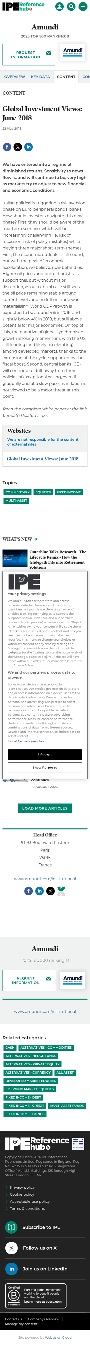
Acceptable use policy (30, 1201)
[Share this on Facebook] (7, 147)
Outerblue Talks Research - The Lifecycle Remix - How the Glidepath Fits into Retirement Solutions (58, 560)
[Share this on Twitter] (17, 147)
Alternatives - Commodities (46, 1047)
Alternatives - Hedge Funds (31, 1056)
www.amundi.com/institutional (45, 879)
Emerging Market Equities (30, 1089)
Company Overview (43, 1319)
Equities (43, 492)
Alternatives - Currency (28, 1072)
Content (66, 77)
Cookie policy (22, 1194)
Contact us (13, 1319)
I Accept (45, 754)
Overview (14, 77)
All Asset (65, 1072)
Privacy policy (22, 1187)
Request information (25, 54)
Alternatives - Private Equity (33, 1064)
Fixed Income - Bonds (25, 1114)
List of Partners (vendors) (27, 741)
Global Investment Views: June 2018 (42, 459)
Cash (10, 1047)
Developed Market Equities (31, 1081)
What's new (17, 539)
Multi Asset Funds (67, 1106)
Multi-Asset (16, 500)
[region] (45, 675)
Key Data (40, 77)
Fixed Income (69, 492)
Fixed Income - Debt (23, 1097)
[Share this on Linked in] (28, 147)
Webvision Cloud (58, 1337)
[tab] (45, 540)
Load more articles (45, 808)
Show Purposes (45, 767)
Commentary (18, 492)
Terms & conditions (27, 1208)
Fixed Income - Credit (25, 1106)
